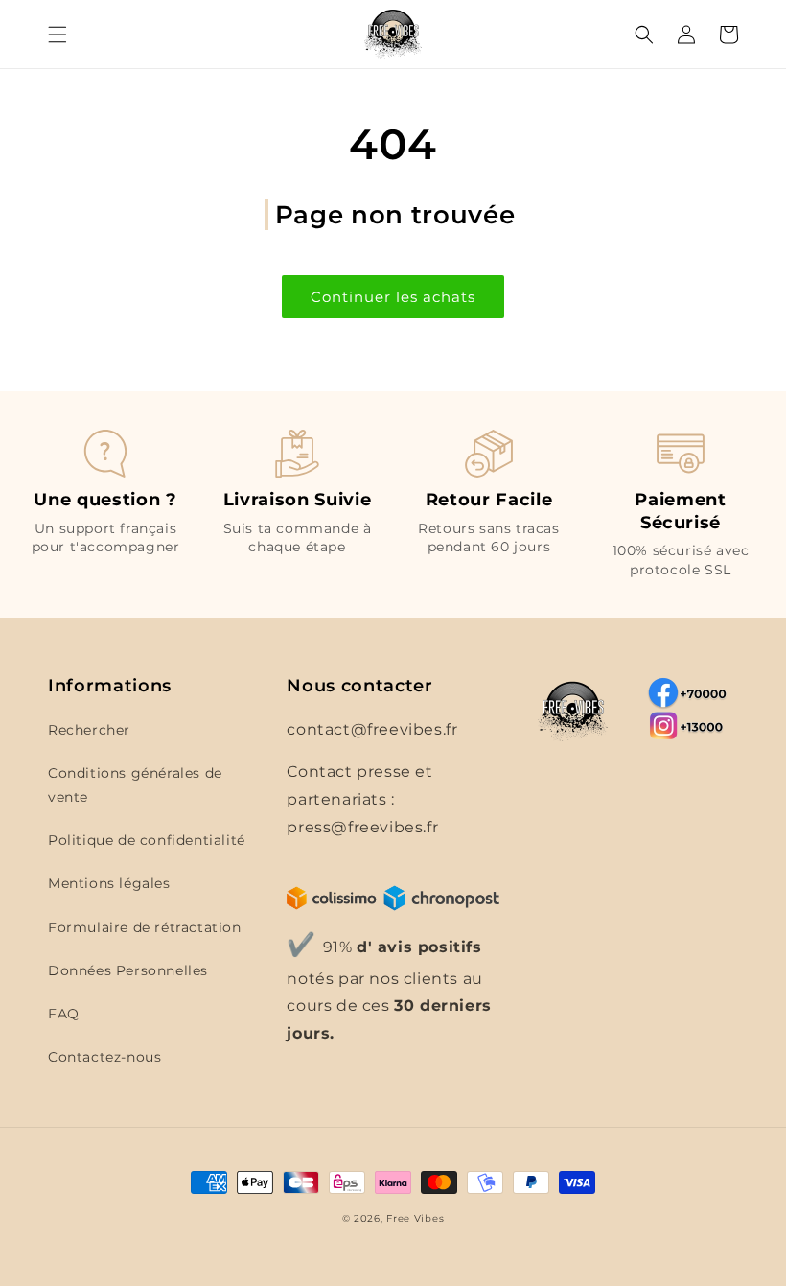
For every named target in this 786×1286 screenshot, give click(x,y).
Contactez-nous (104, 1056)
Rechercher (89, 729)
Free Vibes (415, 1218)
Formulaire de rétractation (145, 927)
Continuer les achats (393, 297)
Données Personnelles (128, 970)
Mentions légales (109, 883)
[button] (57, 34)
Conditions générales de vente (135, 785)
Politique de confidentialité (146, 840)
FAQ (64, 1013)
